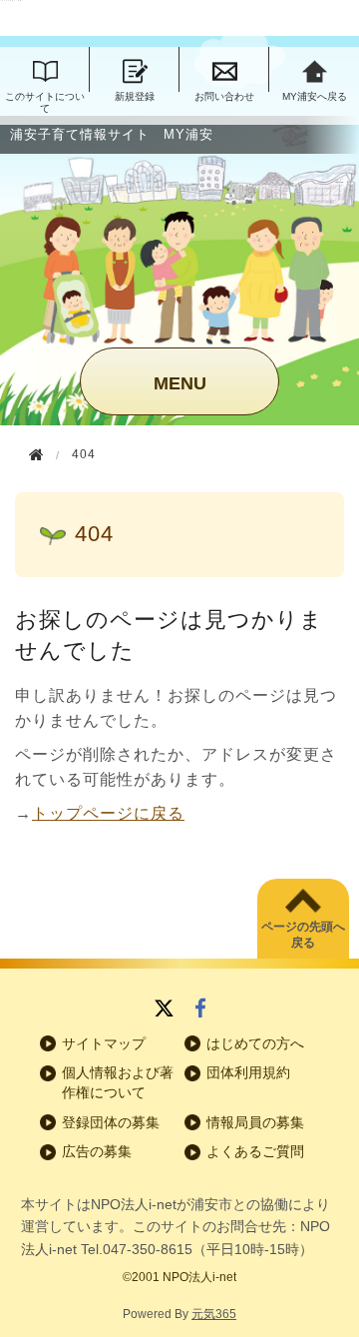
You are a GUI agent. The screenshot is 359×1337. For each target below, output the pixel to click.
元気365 (213, 1314)
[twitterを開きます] (164, 1010)
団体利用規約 (248, 1072)
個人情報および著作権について (118, 1082)
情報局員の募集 (255, 1122)
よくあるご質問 (255, 1151)
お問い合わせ (224, 96)
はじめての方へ (255, 1043)
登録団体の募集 (111, 1122)
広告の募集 (97, 1151)
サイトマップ (104, 1043)
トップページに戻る (108, 813)
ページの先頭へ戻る (303, 935)
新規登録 (135, 96)
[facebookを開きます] (200, 1010)
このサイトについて (45, 102)
